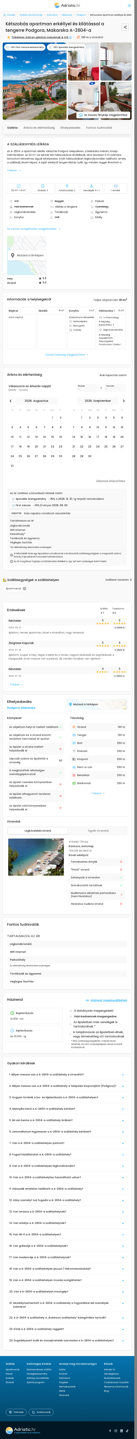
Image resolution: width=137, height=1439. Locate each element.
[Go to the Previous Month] (11, 400)
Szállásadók (43, 1412)
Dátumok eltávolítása (110, 481)
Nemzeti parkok (67, 1386)
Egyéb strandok (98, 830)
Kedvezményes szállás (39, 1369)
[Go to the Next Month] (123, 400)
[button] (35, 81)
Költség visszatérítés (38, 1378)
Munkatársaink (112, 1378)
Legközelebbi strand (38, 830)
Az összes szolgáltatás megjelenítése (31, 229)
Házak (9, 1373)
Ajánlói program (36, 1382)
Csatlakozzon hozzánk (116, 1382)
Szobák (10, 1378)
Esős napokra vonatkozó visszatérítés (47, 513)
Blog (106, 1390)
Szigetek (63, 1382)
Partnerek (19, 1412)
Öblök (62, 1390)
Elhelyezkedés (70, 128)
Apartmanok (12, 1369)
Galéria (12, 128)
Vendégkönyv (111, 1373)
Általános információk (116, 1386)
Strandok (64, 1395)
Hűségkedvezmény (37, 1373)
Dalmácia (64, 1378)
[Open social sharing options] (125, 27)
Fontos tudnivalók (99, 128)
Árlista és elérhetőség (39, 128)
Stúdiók (10, 1382)
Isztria (62, 1369)
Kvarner (63, 1373)
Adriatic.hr (109, 1369)
